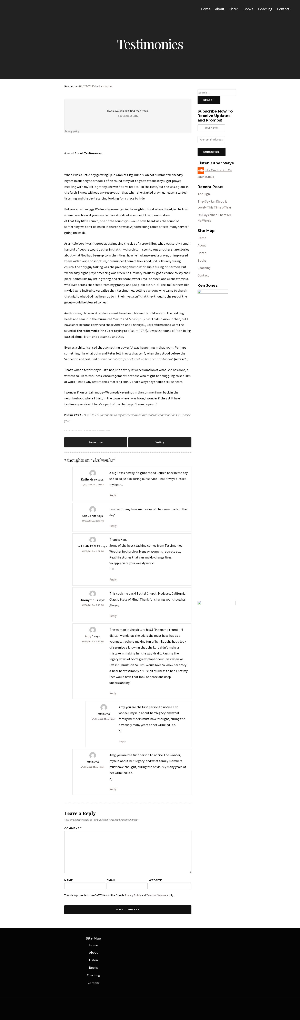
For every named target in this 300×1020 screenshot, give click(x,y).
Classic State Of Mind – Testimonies (93, 430)
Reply (113, 495)
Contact (283, 9)
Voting (160, 442)
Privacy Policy (133, 895)
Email (111, 880)
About (219, 9)
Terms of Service (156, 895)
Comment (72, 828)
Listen (234, 9)
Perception (96, 442)
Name (68, 880)
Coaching (265, 9)
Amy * (89, 636)
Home (205, 9)
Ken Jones (69, 430)
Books (248, 9)
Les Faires (106, 86)
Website (155, 880)
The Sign (204, 194)
